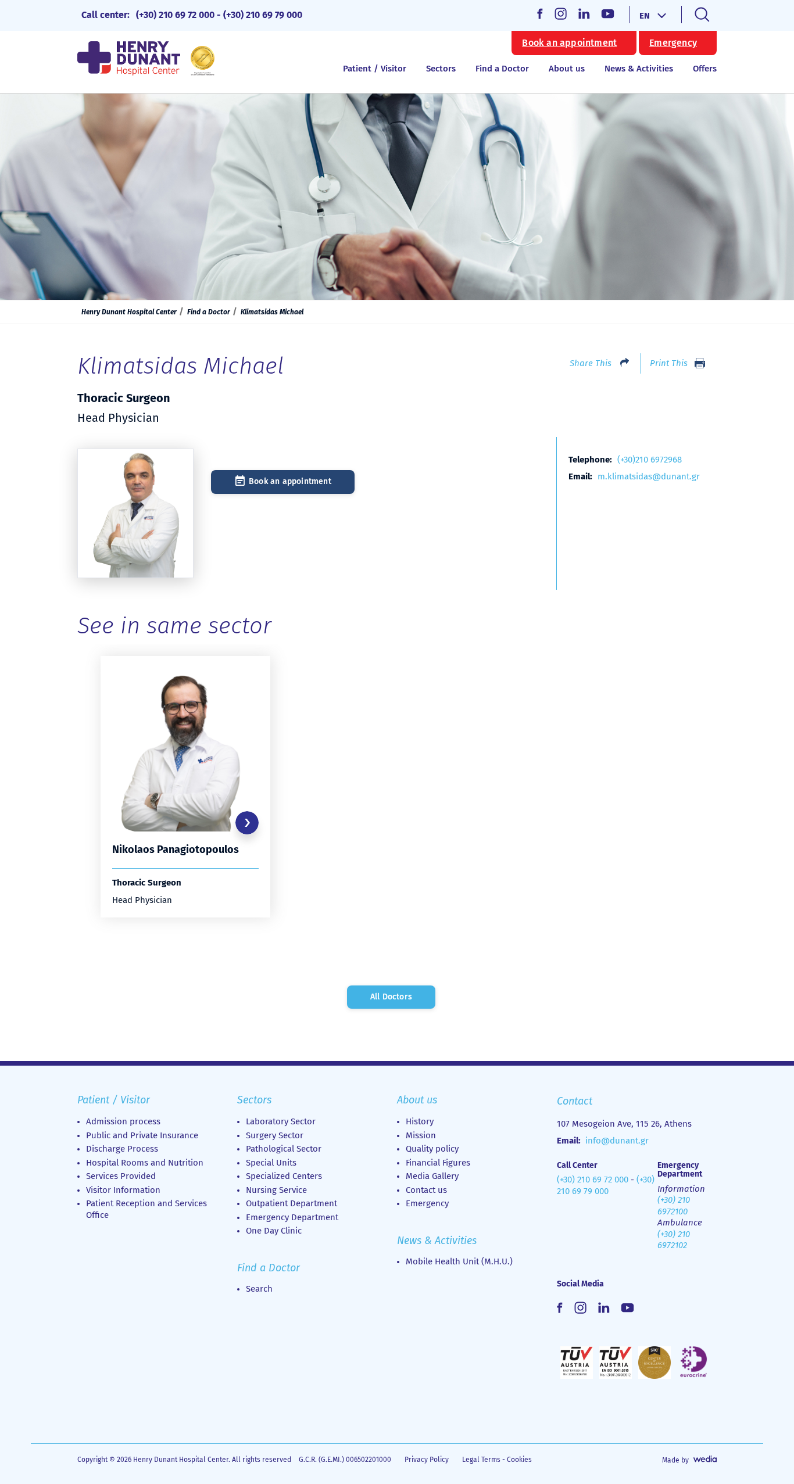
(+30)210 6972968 (649, 459)
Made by (675, 1460)
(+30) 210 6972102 (673, 1240)
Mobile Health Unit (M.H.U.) (459, 1261)
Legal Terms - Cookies (497, 1460)
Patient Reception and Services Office (146, 1209)
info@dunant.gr (617, 1140)
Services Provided (121, 1176)
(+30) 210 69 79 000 (262, 14)
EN (644, 15)
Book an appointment (569, 43)
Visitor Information (123, 1190)
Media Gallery (432, 1176)
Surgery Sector (274, 1135)
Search (259, 1289)
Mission (421, 1135)
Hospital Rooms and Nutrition (144, 1162)
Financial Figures (438, 1162)
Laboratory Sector (281, 1121)
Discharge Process (122, 1149)
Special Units (271, 1162)
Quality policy (432, 1149)
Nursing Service (276, 1190)
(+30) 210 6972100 (673, 1206)
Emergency (673, 43)
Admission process (123, 1121)
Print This (669, 363)
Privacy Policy (427, 1460)
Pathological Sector (283, 1149)
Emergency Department (292, 1217)
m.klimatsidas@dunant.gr (649, 476)
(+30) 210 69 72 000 (175, 14)
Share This (590, 363)
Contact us (426, 1190)
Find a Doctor (502, 68)
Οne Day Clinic (274, 1230)
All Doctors (391, 997)
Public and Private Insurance (142, 1135)
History (420, 1121)
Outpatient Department (291, 1203)
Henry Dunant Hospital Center (129, 312)
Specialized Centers (284, 1176)
